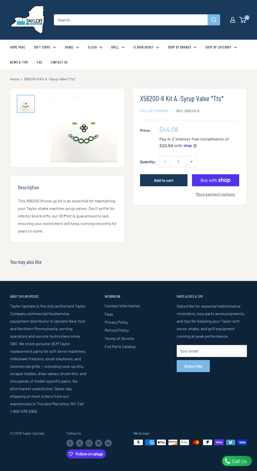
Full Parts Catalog (120, 346)
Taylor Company (154, 111)
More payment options (215, 194)
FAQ (39, 62)
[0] (243, 20)
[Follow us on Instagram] (89, 442)
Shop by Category (218, 47)
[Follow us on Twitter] (79, 442)
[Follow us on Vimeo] (98, 442)
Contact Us (59, 62)
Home (14, 79)
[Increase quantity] (191, 161)
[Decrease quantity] (165, 161)
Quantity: (148, 161)
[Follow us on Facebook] (70, 442)
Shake (69, 47)
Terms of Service (119, 338)
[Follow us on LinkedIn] (108, 442)
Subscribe (193, 366)
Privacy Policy (116, 322)
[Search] (214, 19)
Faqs (109, 314)
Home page (17, 47)
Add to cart (163, 180)
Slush (92, 47)
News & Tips (19, 62)
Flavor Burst (144, 47)
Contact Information (122, 305)
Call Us (239, 461)
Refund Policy (117, 330)
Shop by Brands (179, 47)
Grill (115, 47)
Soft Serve (42, 47)
